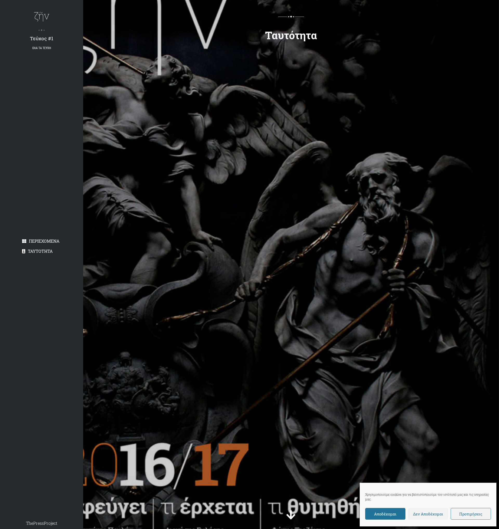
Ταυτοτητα (40, 251)
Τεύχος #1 (41, 38)
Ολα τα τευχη (41, 48)
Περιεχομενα (44, 241)
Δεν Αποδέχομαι (428, 514)
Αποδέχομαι (385, 514)
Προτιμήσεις (470, 514)
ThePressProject (41, 523)
